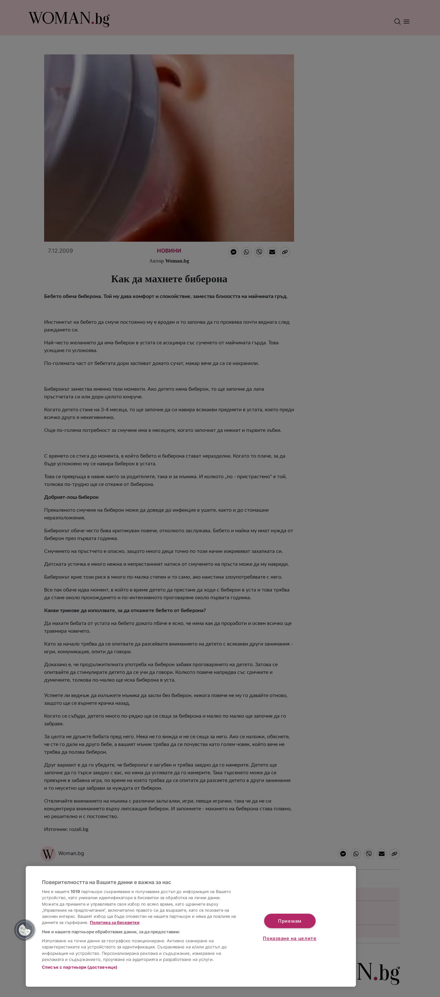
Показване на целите (290, 938)
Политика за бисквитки (114, 922)
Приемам (289, 921)
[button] (24, 930)
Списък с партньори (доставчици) (79, 967)
